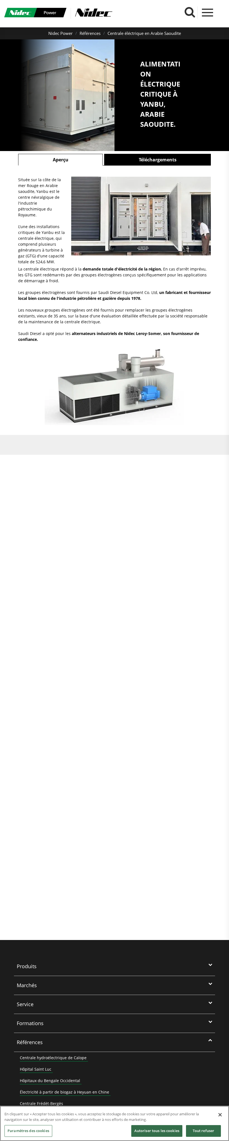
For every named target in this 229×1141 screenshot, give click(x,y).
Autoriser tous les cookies (156, 1130)
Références (90, 33)
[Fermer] (220, 1115)
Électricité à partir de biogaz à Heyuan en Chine (64, 1092)
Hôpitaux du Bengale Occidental (50, 1080)
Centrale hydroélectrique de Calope (53, 1057)
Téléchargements (157, 160)
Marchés (27, 985)
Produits (27, 966)
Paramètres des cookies (28, 1130)
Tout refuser (203, 1130)
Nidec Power (60, 33)
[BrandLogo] (35, 13)
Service (25, 1004)
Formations (30, 1023)
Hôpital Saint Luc (35, 1069)
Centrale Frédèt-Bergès (41, 1103)
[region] (114, 1123)
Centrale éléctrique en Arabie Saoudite (144, 33)
